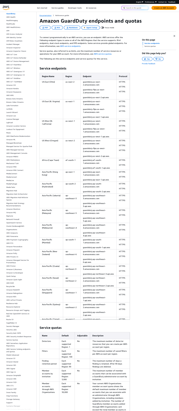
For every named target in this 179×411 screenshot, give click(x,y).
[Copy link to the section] (37, 68)
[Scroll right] (98, 8)
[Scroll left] (35, 8)
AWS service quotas (103, 54)
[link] (62, 15)
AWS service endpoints (70, 46)
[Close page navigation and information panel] (174, 36)
